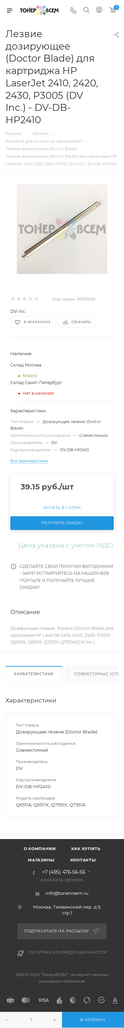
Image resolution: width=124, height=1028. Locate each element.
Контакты (83, 860)
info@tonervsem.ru (67, 893)
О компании (40, 848)
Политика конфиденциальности (67, 952)
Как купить (86, 848)
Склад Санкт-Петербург (36, 382)
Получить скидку (62, 523)
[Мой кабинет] (99, 10)
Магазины (41, 860)
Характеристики (34, 674)
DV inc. (18, 311)
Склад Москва (25, 365)
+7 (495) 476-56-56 (63, 872)
